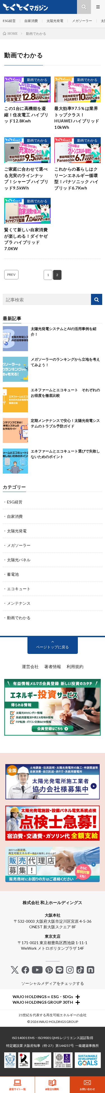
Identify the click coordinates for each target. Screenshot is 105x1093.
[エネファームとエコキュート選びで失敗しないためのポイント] (15, 461)
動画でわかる (37, 80)
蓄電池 (13, 574)
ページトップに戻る (52, 647)
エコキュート (19, 588)
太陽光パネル (19, 559)
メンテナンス (19, 603)
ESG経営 (9, 21)
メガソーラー (82, 21)
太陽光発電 (54, 21)
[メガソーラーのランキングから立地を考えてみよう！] (15, 369)
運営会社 (30, 666)
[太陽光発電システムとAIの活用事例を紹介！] (15, 338)
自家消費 (31, 21)
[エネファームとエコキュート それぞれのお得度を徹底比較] (15, 399)
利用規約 (75, 666)
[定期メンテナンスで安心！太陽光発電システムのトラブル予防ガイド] (15, 430)
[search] (96, 299)
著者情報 (52, 666)
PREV (11, 274)
